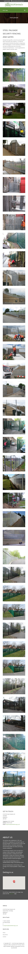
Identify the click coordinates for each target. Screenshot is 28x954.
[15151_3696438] (14, 65)
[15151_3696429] (14, 229)
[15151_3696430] (14, 211)
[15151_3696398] (14, 712)
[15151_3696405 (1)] (14, 619)
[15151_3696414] (14, 452)
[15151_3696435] (14, 118)
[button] (14, 881)
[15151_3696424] (14, 266)
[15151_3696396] (14, 749)
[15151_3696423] (14, 285)
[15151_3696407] (14, 638)
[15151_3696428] (14, 248)
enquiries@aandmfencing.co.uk (13, 824)
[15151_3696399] (14, 693)
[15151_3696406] (14, 656)
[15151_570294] (14, 805)
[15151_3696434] (14, 137)
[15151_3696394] (14, 786)
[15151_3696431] (14, 192)
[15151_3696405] (14, 675)
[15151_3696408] (14, 564)
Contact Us (11, 893)
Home (4, 932)
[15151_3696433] (14, 155)
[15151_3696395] (14, 768)
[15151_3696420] (14, 341)
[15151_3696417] (14, 396)
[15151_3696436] (14, 99)
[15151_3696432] (14, 174)
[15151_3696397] (14, 731)
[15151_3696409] (14, 545)
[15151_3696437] (14, 81)
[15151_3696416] (14, 415)
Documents (5, 934)
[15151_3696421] (14, 322)
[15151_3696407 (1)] (14, 582)
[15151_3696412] (14, 489)
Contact (4, 936)
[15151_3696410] (14, 526)
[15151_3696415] (14, 434)
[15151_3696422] (14, 304)
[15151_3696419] (14, 359)
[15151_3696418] (14, 378)
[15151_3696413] (14, 471)
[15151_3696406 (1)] (14, 601)
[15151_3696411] (14, 508)
